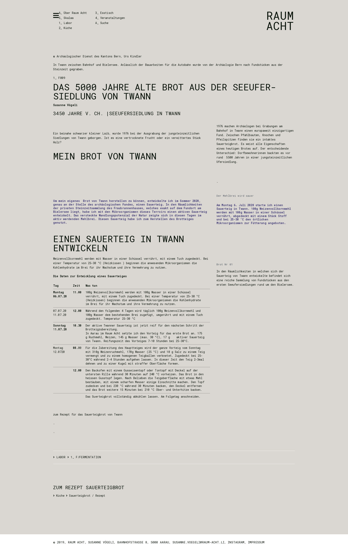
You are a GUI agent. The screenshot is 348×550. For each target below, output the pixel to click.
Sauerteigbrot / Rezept (87, 495)
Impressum (256, 542)
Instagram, (238, 542)
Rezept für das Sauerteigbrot (83, 414)
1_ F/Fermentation (86, 457)
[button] (56, 15)
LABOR (60, 457)
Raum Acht (280, 20)
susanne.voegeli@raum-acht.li (198, 542)
